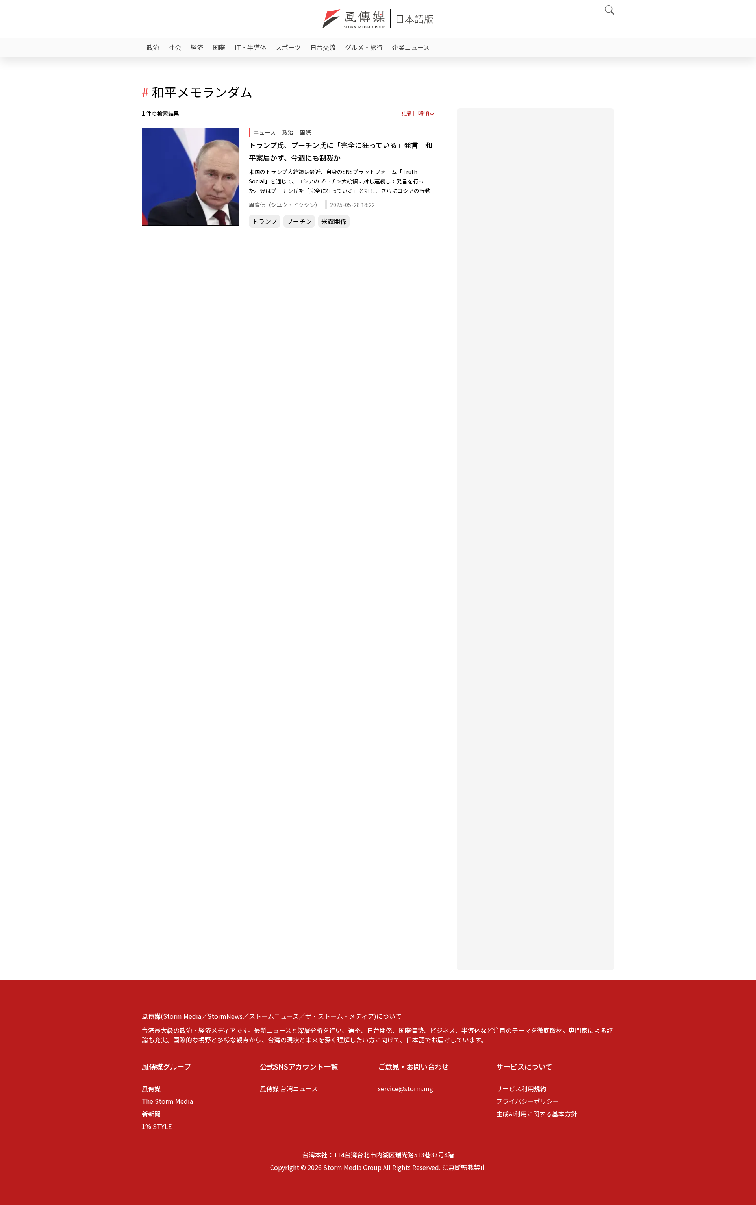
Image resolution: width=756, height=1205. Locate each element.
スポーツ (288, 47)
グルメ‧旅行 (364, 47)
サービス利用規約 (521, 1088)
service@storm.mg (405, 1088)
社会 (175, 47)
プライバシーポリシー (527, 1101)
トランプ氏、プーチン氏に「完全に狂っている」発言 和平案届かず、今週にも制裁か (340, 151)
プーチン (299, 221)
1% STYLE (157, 1126)
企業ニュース (411, 47)
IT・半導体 (250, 47)
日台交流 (322, 47)
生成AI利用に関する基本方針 (536, 1113)
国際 (219, 47)
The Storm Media (167, 1101)
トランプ (264, 221)
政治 (152, 47)
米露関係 (333, 221)
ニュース (265, 132)
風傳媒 (151, 1088)
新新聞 (151, 1113)
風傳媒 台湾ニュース (289, 1088)
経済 (197, 47)
